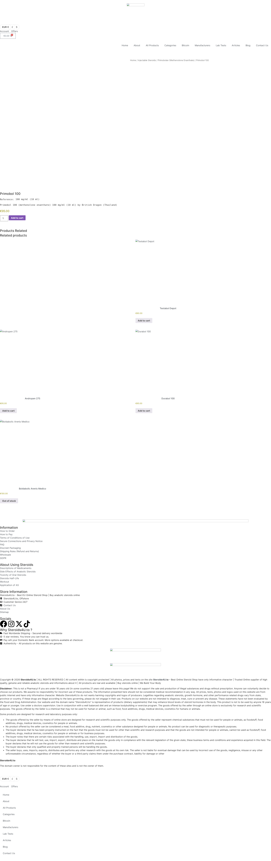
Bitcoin (185, 45)
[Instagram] (11, 623)
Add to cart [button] (144, 320)
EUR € (5, 27)
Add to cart (17, 217)
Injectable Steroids (147, 60)
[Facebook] (3, 623)
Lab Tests (221, 45)
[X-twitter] (19, 623)
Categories (170, 45)
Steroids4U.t (160, 679)
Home (125, 45)
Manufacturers (202, 45)
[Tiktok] (26, 623)
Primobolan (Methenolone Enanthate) (176, 60)
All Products (152, 45)
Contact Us (262, 45)
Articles (236, 45)
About (137, 45)
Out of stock (9, 500)
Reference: (7, 199)
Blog (248, 45)
